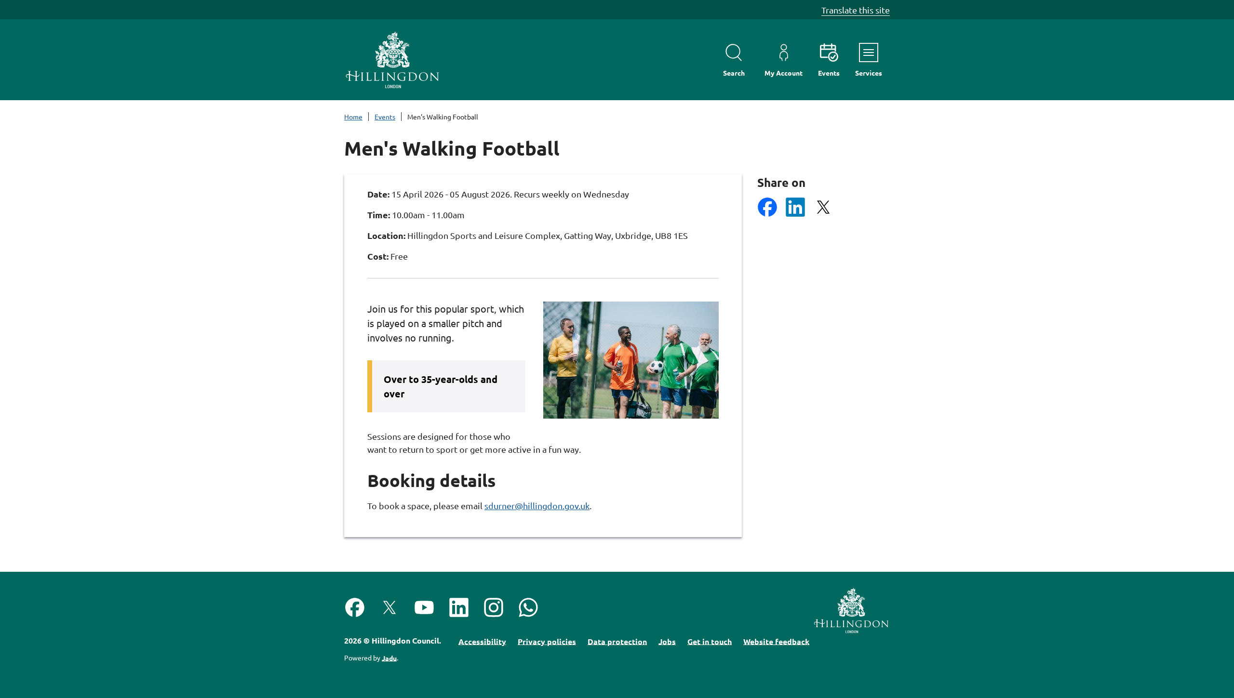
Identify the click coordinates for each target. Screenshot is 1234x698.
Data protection (617, 641)
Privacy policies (547, 641)
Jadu (389, 657)
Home (353, 116)
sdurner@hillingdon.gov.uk (537, 505)
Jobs (667, 641)
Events (385, 116)
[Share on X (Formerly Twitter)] (823, 207)
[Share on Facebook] (767, 207)
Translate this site (855, 10)
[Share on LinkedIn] (795, 207)
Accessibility (482, 641)
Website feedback (776, 641)
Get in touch (709, 641)
